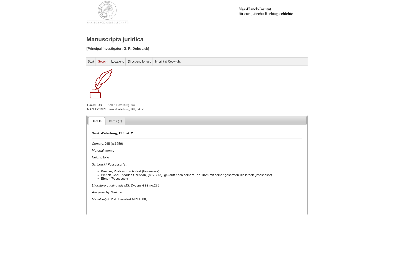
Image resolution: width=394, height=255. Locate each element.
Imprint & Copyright (168, 61)
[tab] (96, 121)
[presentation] (96, 121)
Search (102, 61)
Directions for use (139, 61)
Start (91, 61)
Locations (117, 61)
